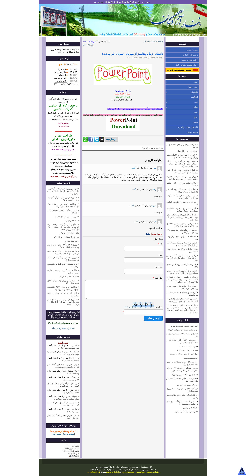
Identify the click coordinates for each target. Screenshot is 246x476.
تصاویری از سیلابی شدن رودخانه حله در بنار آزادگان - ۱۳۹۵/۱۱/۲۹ (182, 244)
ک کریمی (73, 345)
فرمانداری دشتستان (188, 346)
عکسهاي (194, 92)
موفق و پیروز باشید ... (70, 354)
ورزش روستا (192, 132)
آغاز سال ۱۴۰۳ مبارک (69, 233)
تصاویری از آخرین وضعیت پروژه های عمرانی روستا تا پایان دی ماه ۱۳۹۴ (182, 272)
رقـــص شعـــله (190, 358)
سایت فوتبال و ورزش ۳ (187, 350)
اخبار (196, 82)
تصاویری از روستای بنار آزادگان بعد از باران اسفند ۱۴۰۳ (63, 198)
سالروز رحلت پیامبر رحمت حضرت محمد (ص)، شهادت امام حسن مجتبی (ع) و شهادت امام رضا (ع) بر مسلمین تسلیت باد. (182, 309)
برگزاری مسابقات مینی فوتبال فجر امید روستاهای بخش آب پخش (182, 171)
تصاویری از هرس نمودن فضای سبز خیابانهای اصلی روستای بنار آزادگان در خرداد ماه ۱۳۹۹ (63, 302)
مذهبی (195, 122)
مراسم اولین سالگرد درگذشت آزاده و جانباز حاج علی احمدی (182, 196)
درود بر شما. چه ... (71, 411)
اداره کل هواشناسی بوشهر (186, 411)
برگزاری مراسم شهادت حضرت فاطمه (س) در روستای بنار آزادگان (182, 177)
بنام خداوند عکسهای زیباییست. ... (63, 365)
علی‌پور (74, 409)
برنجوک (74, 377)
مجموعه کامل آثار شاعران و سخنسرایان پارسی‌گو (182, 341)
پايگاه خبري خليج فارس (187, 385)
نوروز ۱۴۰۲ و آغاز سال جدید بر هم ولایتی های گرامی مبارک (63, 246)
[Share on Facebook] (90, 141)
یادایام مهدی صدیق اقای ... (68, 348)
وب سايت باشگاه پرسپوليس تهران (182, 330)
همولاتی (74, 396)
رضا (154, 189)
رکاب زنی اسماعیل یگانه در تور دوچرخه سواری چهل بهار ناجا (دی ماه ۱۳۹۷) (182, 258)
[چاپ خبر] (91, 46)
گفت (134, 168)
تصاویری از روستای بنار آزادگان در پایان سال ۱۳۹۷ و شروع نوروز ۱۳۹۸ (182, 300)
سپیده (153, 205)
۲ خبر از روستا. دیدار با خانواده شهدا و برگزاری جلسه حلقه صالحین (182, 156)
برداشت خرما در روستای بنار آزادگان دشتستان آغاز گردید (63, 205)
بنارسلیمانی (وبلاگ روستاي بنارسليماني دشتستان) (182, 402)
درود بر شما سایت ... (65, 386)
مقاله (196, 107)
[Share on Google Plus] (101, 141)
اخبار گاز (73, 352)
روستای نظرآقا (71, 383)
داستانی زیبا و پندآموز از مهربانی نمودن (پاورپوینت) (132, 53)
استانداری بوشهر (190, 408)
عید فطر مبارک (71, 220)
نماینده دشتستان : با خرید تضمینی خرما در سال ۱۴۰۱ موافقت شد (63, 252)
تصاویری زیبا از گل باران (187, 151)
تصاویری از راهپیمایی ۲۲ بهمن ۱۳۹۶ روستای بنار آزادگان (182, 231)
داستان (147, 41)
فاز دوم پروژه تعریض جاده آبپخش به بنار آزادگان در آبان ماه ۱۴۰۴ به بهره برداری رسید (63, 191)
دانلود (196, 117)
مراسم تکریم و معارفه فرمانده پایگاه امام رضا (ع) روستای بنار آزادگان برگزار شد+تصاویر (182, 279)
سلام (75, 371)
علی (154, 168)
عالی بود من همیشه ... (70, 380)
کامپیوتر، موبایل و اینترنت (187, 127)
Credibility (72, 358)
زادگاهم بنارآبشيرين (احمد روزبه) (183, 354)
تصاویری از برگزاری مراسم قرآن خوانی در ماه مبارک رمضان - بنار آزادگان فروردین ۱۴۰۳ (63, 227)
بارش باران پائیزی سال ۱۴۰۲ (66, 237)
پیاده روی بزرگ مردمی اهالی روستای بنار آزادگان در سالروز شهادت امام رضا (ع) (182, 163)
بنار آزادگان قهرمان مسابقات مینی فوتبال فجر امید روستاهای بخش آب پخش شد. (182, 217)
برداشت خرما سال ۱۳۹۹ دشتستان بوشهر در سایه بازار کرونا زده (63, 288)
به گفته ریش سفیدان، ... (63, 404)
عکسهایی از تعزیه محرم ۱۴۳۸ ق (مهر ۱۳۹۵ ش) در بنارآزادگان (182, 224)
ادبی (196, 102)
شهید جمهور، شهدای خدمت (66, 216)
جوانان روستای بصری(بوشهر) (184, 374)
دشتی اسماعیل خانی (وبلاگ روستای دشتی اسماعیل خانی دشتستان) (182, 369)
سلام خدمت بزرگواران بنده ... (63, 391)
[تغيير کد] (129, 307)
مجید (75, 403)
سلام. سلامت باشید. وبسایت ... (66, 399)
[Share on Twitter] (96, 141)
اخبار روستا (193, 87)
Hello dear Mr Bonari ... (69, 360)
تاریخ (196, 112)
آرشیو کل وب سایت (189, 60)
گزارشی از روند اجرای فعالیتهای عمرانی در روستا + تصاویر (182, 209)
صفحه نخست (192, 50)
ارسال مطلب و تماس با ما (187, 65)
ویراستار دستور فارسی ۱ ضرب (184, 326)
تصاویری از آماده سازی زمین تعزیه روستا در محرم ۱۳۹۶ (182, 287)
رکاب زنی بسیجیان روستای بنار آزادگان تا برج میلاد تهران (182, 190)
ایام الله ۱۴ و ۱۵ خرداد (69, 276)
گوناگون (194, 97)
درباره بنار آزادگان (190, 55)
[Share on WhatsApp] (85, 141)
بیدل (75, 364)
